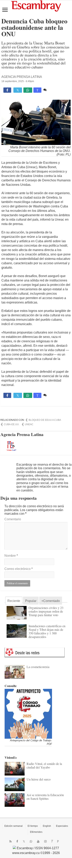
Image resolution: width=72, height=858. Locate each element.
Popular (30, 601)
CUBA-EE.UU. (11, 424)
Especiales (62, 826)
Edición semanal (13, 826)
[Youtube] (38, 841)
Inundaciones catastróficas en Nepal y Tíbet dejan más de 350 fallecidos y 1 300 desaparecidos (47, 631)
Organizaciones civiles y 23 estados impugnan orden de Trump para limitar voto (46, 611)
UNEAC (29, 424)
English (47, 826)
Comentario (12, 519)
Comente (54, 89)
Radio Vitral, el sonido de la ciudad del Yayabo (44, 765)
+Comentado (50, 601)
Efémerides (36, 832)
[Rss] (10, 841)
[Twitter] (23, 841)
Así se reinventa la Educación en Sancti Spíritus (45, 797)
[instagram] (45, 841)
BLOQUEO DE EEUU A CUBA (45, 420)
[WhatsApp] (31, 841)
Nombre (11, 555)
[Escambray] (36, 5)
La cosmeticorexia (38, 667)
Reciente (13, 601)
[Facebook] (17, 841)
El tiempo (33, 826)
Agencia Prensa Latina (21, 76)
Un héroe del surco (39, 779)
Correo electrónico (18, 569)
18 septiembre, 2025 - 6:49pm (17, 81)
